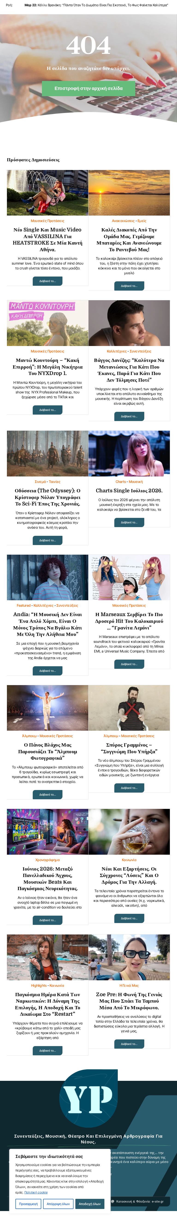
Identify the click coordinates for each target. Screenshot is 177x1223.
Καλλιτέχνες (117, 351)
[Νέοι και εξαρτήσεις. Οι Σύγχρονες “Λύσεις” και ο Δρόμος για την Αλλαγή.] (129, 812)
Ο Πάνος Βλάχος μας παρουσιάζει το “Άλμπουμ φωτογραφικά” (47, 751)
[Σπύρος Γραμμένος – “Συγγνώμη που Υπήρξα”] (129, 688)
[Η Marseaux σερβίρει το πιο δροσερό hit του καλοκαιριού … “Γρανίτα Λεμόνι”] (129, 558)
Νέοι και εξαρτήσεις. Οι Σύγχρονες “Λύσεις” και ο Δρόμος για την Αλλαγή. (129, 875)
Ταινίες (55, 481)
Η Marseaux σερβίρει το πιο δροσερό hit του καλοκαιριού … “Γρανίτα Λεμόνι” (129, 621)
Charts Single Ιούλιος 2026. (129, 490)
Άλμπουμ (29, 736)
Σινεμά (40, 481)
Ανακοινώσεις (123, 221)
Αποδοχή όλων (90, 1204)
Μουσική (136, 481)
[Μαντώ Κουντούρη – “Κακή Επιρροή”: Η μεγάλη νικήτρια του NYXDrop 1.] (47, 303)
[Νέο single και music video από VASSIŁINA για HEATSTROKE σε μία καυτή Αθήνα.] (47, 173)
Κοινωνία (129, 860)
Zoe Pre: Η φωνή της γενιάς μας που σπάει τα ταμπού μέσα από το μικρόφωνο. (129, 1001)
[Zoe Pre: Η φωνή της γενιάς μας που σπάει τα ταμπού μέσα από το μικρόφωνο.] (129, 938)
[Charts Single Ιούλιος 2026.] (129, 434)
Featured (24, 605)
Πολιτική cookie (35, 1192)
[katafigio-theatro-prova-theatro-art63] (88, 1071)
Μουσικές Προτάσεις (47, 221)
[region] (60, 1181)
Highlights (39, 985)
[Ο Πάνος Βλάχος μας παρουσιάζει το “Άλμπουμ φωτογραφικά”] (47, 688)
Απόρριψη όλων (58, 1204)
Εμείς (142, 221)
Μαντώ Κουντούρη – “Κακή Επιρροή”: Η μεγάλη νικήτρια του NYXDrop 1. (48, 366)
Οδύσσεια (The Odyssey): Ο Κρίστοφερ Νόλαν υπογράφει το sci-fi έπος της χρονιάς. (47, 497)
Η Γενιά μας (129, 985)
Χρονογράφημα (47, 860)
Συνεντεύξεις (141, 351)
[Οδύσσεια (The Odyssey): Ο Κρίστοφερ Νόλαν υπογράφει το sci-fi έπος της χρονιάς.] (47, 434)
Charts (121, 481)
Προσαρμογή (28, 1204)
